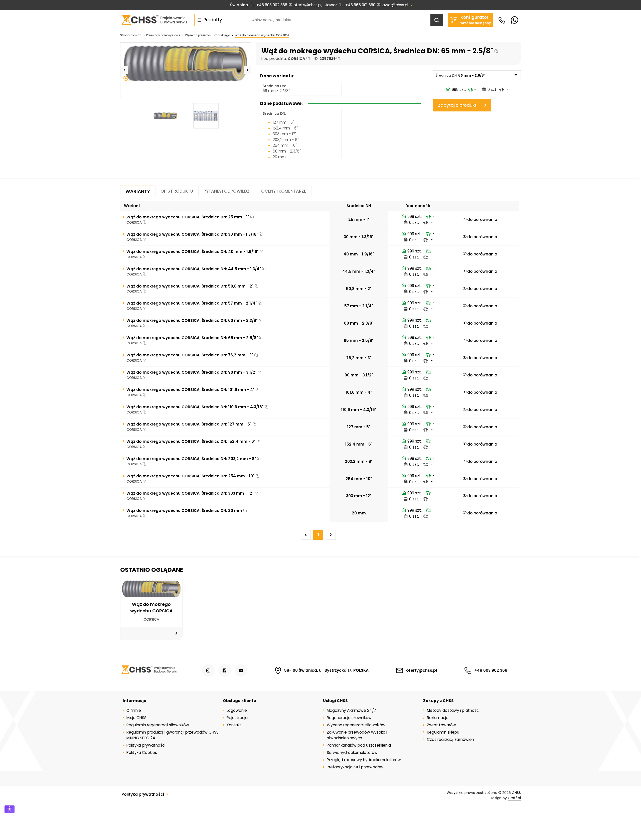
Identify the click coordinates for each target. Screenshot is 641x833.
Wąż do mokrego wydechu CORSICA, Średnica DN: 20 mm (184, 510)
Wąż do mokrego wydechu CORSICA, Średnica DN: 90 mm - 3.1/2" (191, 372)
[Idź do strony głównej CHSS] (149, 670)
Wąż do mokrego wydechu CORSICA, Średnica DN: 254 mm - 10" (190, 476)
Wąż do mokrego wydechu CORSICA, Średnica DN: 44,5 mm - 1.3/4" (193, 268)
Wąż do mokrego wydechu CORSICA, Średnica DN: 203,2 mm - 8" (191, 458)
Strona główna (130, 35)
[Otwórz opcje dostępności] (10, 809)
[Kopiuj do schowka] (496, 51)
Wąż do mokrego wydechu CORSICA (262, 35)
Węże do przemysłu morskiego (207, 35)
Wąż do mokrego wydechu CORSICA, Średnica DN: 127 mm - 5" (188, 424)
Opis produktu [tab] (177, 191)
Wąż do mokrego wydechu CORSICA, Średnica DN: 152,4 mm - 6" (190, 441)
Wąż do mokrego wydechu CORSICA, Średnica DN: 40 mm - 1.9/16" (192, 251)
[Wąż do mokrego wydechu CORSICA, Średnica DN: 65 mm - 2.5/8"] (185, 63)
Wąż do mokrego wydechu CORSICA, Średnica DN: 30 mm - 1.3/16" (192, 234)
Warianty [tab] (137, 191)
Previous (124, 70)
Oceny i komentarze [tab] (283, 191)
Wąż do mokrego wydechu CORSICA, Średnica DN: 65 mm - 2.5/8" (192, 337)
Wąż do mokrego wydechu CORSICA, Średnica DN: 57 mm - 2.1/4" (191, 303)
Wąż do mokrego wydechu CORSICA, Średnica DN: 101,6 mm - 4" (190, 389)
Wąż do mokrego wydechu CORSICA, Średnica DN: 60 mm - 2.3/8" (192, 320)
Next (247, 70)
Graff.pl (514, 798)
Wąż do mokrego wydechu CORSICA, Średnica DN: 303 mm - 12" (190, 493)
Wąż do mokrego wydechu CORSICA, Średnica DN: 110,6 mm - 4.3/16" (194, 406)
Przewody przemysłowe (163, 35)
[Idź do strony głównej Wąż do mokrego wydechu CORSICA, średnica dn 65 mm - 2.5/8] (154, 20)
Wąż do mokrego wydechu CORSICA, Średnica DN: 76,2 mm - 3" (189, 355)
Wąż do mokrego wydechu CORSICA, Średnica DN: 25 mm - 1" (187, 217)
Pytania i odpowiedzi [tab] (227, 191)
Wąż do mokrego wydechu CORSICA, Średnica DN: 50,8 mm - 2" (190, 286)
